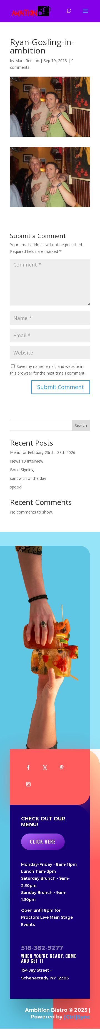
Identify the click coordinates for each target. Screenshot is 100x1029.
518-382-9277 (42, 948)
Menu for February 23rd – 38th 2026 (42, 452)
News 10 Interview (26, 461)
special (16, 487)
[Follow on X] (45, 767)
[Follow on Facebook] (28, 767)
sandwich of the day (28, 478)
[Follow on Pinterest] (61, 767)
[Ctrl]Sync (77, 1017)
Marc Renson (27, 60)
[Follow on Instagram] (28, 784)
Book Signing (22, 469)
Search (81, 425)
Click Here (43, 841)
